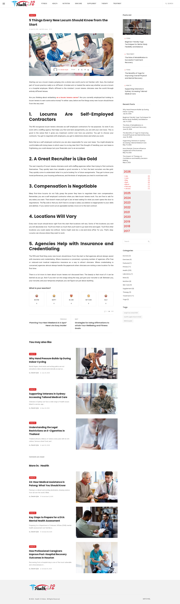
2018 (127, 226)
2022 (127, 207)
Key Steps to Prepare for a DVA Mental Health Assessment (46, 519)
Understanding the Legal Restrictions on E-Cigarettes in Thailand (47, 431)
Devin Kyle (64, 70)
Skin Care (78, 3)
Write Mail (146, 599)
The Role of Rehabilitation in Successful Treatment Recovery (136, 60)
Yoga (128, 38)
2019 (127, 222)
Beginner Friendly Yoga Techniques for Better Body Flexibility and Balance (136, 44)
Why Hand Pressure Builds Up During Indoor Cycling (50, 360)
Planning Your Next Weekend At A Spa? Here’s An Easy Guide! (48, 324)
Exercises (126, 259)
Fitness (44, 3)
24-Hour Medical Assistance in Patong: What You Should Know (47, 483)
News (125, 278)
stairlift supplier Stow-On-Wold (132, 317)
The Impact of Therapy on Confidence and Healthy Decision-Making (135, 158)
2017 (127, 231)
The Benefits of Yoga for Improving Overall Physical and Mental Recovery (136, 75)
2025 (127, 193)
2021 (127, 212)
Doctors (126, 256)
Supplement (91, 3)
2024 (127, 198)
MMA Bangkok (128, 321)
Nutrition (66, 3)
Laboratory (127, 274)
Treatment (117, 3)
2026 (127, 172)
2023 (127, 203)
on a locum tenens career (67, 97)
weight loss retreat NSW (131, 313)
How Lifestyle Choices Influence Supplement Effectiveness (134, 149)
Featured (126, 263)
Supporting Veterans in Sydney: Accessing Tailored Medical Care (48, 395)
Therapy (104, 3)
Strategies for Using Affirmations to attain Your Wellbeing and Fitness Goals (92, 325)
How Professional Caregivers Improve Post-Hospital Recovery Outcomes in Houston (48, 554)
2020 (127, 217)
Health (54, 3)
